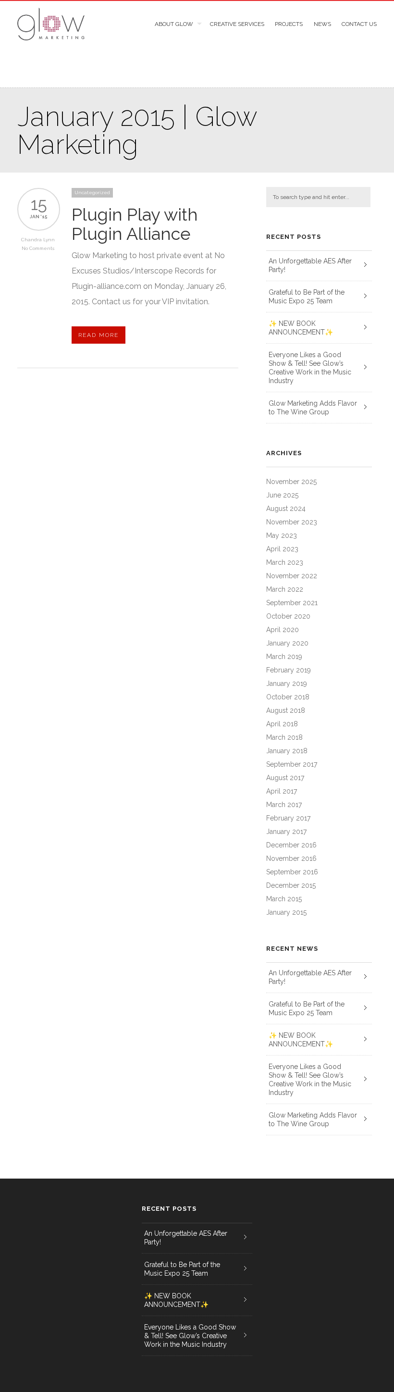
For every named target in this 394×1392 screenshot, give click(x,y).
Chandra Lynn (38, 239)
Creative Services (237, 24)
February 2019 (288, 670)
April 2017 (281, 791)
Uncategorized (92, 192)
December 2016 (291, 845)
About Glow (174, 24)
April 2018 (282, 724)
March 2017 (284, 804)
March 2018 (284, 737)
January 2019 (286, 683)
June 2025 (282, 495)
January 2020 (287, 643)
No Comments (38, 248)
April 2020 (282, 630)
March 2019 (284, 656)
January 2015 (286, 912)
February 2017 (288, 818)
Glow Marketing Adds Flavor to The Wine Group (313, 407)
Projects (289, 24)
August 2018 (285, 710)
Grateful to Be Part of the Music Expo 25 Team (307, 296)
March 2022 (284, 589)
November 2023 (291, 522)
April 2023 (282, 549)
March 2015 (284, 899)
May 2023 (281, 535)
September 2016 (292, 872)
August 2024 (286, 508)
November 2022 (291, 576)
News (322, 24)
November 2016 (291, 858)
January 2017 (286, 831)
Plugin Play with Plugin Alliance (135, 224)
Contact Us (359, 24)
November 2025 (291, 481)
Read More (98, 335)
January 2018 (287, 751)
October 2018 (287, 697)
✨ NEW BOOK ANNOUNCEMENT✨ (301, 328)
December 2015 (291, 885)
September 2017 (291, 764)
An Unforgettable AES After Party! (310, 265)
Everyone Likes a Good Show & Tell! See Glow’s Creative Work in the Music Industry (310, 368)
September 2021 (292, 603)
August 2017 (285, 778)
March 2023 (284, 562)
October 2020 (288, 616)
